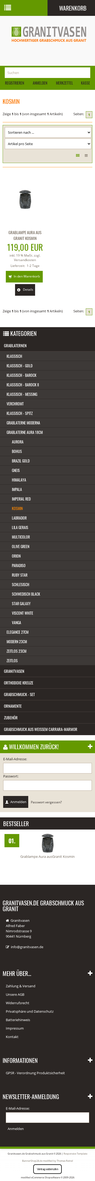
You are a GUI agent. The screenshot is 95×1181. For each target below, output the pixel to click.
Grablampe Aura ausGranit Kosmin (47, 856)
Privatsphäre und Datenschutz (30, 1011)
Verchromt (15, 403)
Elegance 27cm (17, 632)
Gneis (16, 470)
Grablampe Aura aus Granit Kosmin (24, 235)
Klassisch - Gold (19, 365)
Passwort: (10, 776)
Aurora (17, 441)
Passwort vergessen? (46, 802)
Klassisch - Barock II (23, 384)
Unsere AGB (15, 994)
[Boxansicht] (77, 155)
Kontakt (12, 1036)
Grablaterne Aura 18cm (25, 432)
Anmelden (40, 83)
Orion (16, 556)
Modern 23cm (17, 641)
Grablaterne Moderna (23, 422)
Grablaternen (15, 345)
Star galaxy (21, 603)
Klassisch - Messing (22, 394)
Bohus (17, 451)
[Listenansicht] (86, 155)
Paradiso (19, 565)
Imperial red (21, 499)
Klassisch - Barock (21, 375)
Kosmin (17, 508)
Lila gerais (20, 527)
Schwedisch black (26, 594)
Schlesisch (20, 584)
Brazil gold (21, 461)
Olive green (20, 546)
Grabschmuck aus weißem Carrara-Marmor (40, 729)
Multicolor (21, 537)
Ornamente (13, 706)
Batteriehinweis (18, 1019)
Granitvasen (14, 671)
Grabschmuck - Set (19, 694)
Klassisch (14, 356)
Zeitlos (12, 660)
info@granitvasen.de (27, 946)
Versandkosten (25, 260)
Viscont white (22, 613)
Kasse (85, 83)
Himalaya (19, 480)
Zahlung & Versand (20, 986)
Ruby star (19, 575)
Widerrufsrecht (17, 1003)
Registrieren (14, 83)
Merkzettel (64, 83)
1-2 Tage (33, 265)
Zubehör (11, 717)
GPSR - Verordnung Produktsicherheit (35, 1073)
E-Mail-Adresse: (15, 759)
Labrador (19, 518)
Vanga (16, 622)
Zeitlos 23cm (16, 651)
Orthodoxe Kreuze (18, 683)
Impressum (15, 1028)
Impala (17, 489)
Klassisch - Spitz (20, 413)
